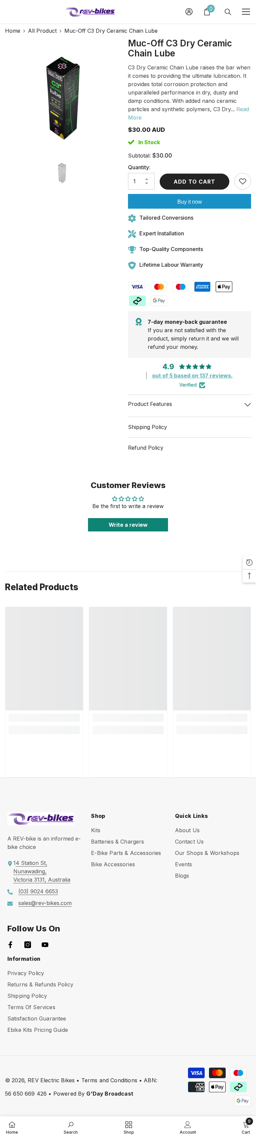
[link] (44, 718)
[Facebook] (10, 944)
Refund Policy (145, 447)
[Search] (228, 12)
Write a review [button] (128, 524)
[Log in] (189, 11)
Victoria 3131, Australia (41, 879)
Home (12, 30)
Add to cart (196, 181)
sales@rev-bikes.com (45, 903)
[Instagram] (27, 944)
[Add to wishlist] (242, 181)
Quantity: (139, 167)
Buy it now (189, 202)
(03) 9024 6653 (38, 891)
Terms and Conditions (109, 1080)
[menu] (246, 12)
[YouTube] (45, 944)
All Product (42, 30)
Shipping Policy (147, 427)
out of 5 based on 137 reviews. (192, 375)
